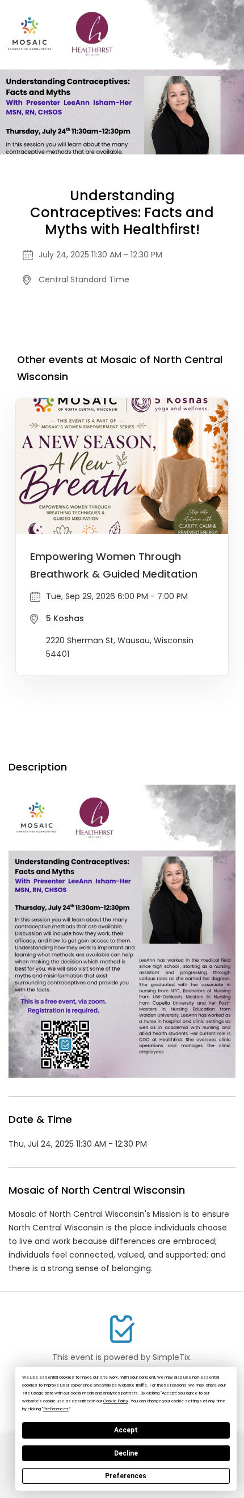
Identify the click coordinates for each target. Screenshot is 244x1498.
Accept (126, 1430)
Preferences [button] (56, 1408)
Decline (126, 1453)
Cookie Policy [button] (115, 1401)
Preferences (125, 1476)
